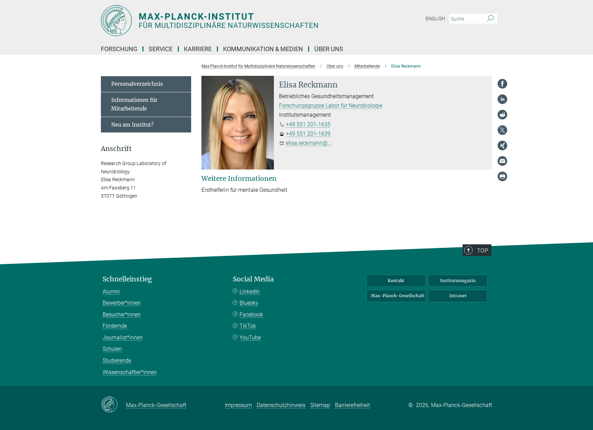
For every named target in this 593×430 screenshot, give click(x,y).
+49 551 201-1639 (308, 133)
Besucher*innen (122, 314)
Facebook (251, 314)
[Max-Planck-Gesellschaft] (113, 405)
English (435, 18)
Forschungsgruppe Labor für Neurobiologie (330, 105)
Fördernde (115, 326)
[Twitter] (502, 130)
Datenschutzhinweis (281, 405)
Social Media (253, 279)
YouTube (250, 337)
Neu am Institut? (132, 124)
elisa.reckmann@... (309, 143)
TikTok (248, 326)
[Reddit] (502, 114)
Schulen (112, 349)
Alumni (111, 291)
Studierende (117, 360)
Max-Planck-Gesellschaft (398, 295)
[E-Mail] (502, 161)
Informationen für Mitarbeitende (134, 104)
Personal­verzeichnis (137, 84)
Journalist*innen (123, 337)
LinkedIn (250, 291)
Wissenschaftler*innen (130, 372)
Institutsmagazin (458, 280)
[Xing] (502, 145)
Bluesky (249, 303)
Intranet (458, 295)
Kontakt (396, 280)
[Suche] (490, 19)
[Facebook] (502, 84)
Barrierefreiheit (352, 405)
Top (482, 250)
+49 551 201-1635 (308, 124)
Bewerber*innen (122, 303)
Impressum (238, 405)
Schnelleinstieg (127, 279)
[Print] (502, 176)
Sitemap (320, 405)
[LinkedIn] (502, 99)
